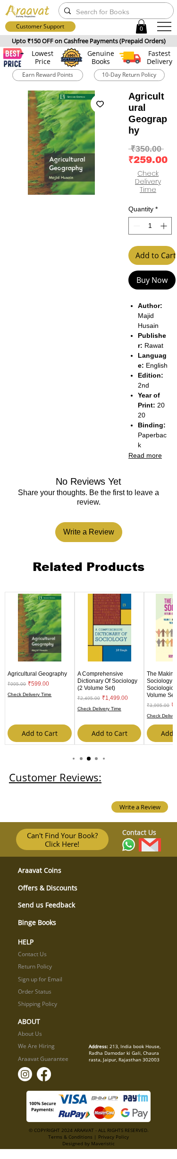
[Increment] (164, 225)
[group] (88, 668)
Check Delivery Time (148, 182)
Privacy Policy (113, 1136)
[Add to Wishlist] (100, 103)
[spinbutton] (150, 225)
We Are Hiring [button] (36, 1046)
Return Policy (35, 966)
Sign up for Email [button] (40, 979)
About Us (30, 1034)
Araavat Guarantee (43, 1059)
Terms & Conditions (70, 1136)
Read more (145, 455)
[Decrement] (136, 225)
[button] (141, 26)
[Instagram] (25, 1074)
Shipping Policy (37, 1004)
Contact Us (32, 954)
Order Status (34, 991)
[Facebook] (44, 1074)
